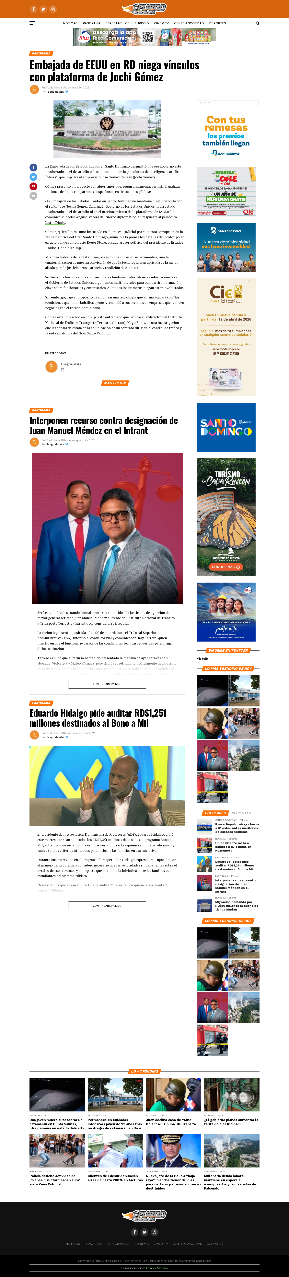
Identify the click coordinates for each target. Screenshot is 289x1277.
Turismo (142, 23)
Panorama (91, 23)
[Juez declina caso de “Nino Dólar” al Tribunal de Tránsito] (212, 723)
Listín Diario (55, 222)
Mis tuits (203, 658)
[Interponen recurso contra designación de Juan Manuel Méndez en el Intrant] (212, 755)
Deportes (217, 23)
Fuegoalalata (55, 91)
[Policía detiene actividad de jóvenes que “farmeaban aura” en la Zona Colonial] (244, 723)
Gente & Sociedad (189, 23)
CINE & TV (161, 23)
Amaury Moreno (156, 1268)
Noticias (70, 23)
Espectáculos (117, 23)
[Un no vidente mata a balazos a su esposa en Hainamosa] (212, 788)
